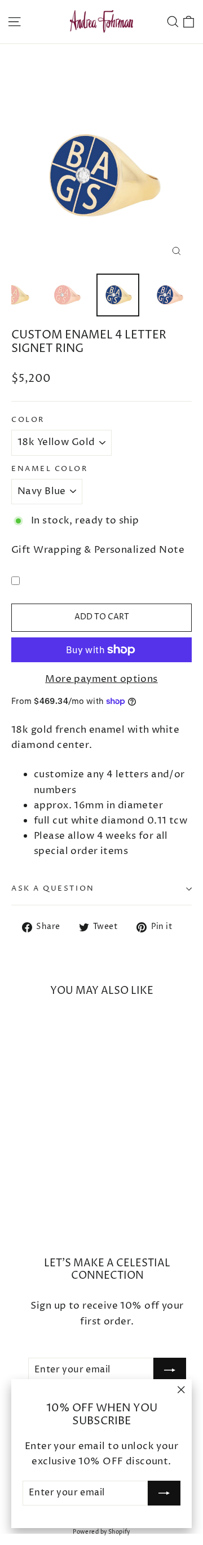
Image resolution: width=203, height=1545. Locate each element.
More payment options (101, 679)
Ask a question (53, 888)
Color (28, 420)
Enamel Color (49, 469)
